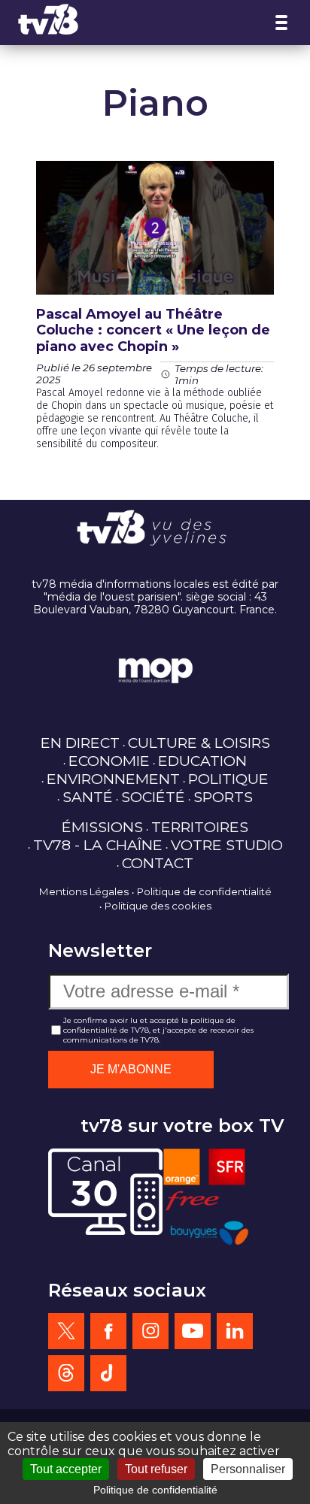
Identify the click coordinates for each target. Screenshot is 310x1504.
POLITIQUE (228, 779)
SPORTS (223, 797)
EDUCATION (202, 761)
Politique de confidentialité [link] (155, 1490)
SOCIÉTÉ (153, 797)
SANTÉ (87, 797)
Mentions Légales (84, 891)
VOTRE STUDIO (227, 845)
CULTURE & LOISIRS (199, 743)
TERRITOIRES (199, 827)
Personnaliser (248, 1469)
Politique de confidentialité (204, 891)
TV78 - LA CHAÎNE (98, 845)
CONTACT (157, 863)
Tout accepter (66, 1469)
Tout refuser (156, 1469)
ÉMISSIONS (102, 827)
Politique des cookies (158, 906)
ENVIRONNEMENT (113, 779)
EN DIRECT (80, 743)
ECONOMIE (109, 761)
